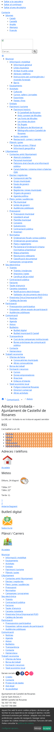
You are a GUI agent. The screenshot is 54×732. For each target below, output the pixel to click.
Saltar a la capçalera (13, 1)
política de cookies (25, 723)
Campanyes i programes (17, 593)
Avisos (30, 399)
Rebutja (37, 728)
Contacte (6, 12)
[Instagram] (31, 673)
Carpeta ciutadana (14, 611)
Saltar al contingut (12, 4)
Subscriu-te (7, 528)
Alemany (14, 27)
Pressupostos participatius (18, 623)
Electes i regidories (14, 581)
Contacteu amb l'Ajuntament (19, 578)
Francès (13, 30)
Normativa (11, 590)
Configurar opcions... (10, 728)
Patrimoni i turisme (15, 569)
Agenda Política (13, 446)
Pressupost (11, 587)
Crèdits (9, 677)
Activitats (10, 563)
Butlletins (10, 644)
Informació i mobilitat (16, 557)
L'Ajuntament (8, 575)
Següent (13, 506)
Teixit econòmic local (15, 668)
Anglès (13, 24)
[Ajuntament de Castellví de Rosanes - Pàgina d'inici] (17, 44)
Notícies (9, 434)
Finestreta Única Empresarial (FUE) (22, 614)
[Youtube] (27, 673)
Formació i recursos (15, 665)
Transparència (12, 647)
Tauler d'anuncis (13, 608)
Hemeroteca (11, 653)
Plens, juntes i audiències (17, 584)
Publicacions (11, 443)
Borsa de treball (13, 662)
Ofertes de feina (13, 659)
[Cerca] (35, 51)
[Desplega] (22, 399)
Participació (7, 620)
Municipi (6, 554)
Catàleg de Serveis (14, 617)
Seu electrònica (9, 596)
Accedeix (6, 467)
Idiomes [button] (9, 15)
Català (12, 18)
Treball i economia (10, 656)
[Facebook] (22, 673)
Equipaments (12, 560)
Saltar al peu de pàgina (15, 7)
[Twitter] (18, 673)
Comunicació (13, 399)
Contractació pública (15, 602)
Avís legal (10, 686)
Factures (10, 605)
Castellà (13, 21)
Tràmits (9, 599)
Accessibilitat (12, 688)
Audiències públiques (16, 629)
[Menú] (3, 55)
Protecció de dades (15, 683)
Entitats (9, 566)
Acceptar (47, 728)
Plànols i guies (12, 572)
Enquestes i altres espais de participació (24, 626)
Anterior (5, 506)
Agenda (9, 437)
